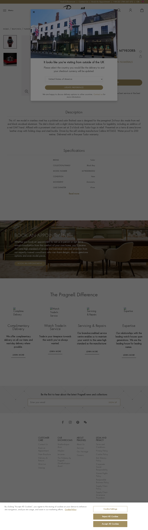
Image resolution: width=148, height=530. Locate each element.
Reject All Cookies (110, 517)
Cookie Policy (70, 510)
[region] (74, 516)
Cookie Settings (110, 509)
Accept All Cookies (110, 524)
